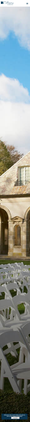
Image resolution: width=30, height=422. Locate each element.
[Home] (7, 3)
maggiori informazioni (17, 416)
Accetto (15, 418)
